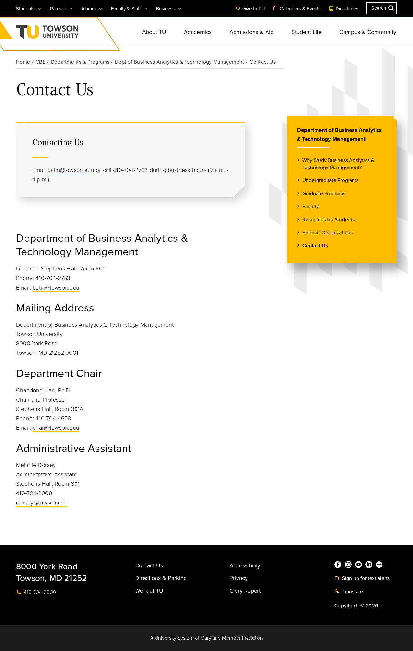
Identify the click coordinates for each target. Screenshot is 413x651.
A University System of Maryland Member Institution (206, 638)
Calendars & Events (299, 9)
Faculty (310, 206)
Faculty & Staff (126, 9)
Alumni (89, 9)
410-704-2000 (39, 592)
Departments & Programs (80, 62)
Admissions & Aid (251, 32)
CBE (40, 62)
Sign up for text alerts (365, 578)
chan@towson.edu (56, 427)
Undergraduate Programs (330, 180)
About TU (154, 32)
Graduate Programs (323, 193)
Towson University (64, 34)
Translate (352, 591)
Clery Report (245, 590)
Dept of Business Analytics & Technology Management (179, 62)
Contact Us (315, 245)
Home (23, 62)
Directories (346, 9)
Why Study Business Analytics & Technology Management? (338, 164)
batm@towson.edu (70, 170)
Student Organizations (327, 232)
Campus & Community (367, 32)
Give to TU (253, 9)
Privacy (238, 578)
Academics (198, 32)
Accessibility (244, 565)
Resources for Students (328, 220)
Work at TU (149, 590)
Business (166, 9)
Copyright (345, 606)
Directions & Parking (161, 578)
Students (26, 9)
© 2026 (369, 606)
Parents (58, 9)
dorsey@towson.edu (42, 502)
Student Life (306, 32)
